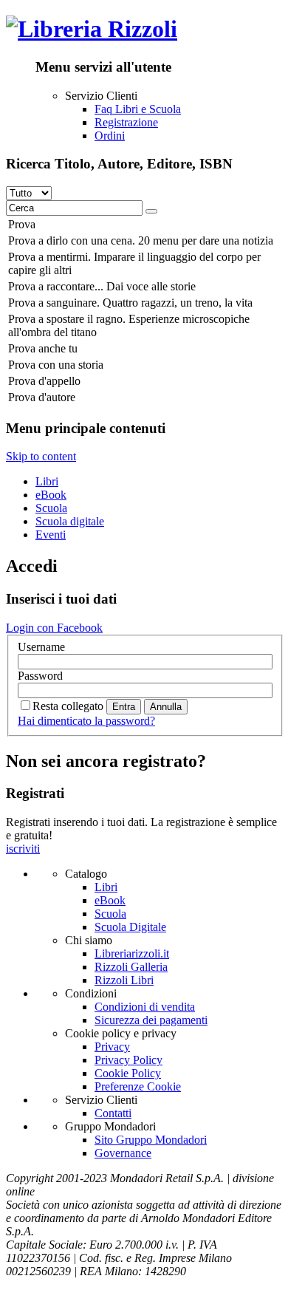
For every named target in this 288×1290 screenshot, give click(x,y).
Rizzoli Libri (124, 980)
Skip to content (41, 456)
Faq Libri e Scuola (138, 109)
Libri (46, 481)
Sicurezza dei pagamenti (151, 1020)
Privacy (112, 1046)
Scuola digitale (69, 521)
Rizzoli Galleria (131, 966)
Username (41, 647)
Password (40, 675)
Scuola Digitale (130, 927)
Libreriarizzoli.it (132, 953)
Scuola (51, 508)
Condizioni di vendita (145, 1006)
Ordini (110, 135)
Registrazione (126, 122)
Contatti (113, 1113)
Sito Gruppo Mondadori (151, 1139)
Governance (123, 1153)
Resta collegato (67, 706)
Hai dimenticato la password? (86, 720)
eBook (50, 494)
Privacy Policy (128, 1060)
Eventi (50, 534)
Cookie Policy (128, 1073)
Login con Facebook (54, 627)
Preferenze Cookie (138, 1086)
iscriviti (23, 848)
